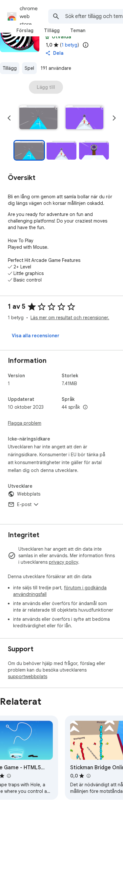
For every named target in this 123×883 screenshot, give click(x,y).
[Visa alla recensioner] (35, 335)
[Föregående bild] (9, 118)
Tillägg (10, 68)
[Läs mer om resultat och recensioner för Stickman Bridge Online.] (88, 776)
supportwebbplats (27, 676)
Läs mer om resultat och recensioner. (70, 318)
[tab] (25, 30)
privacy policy (63, 562)
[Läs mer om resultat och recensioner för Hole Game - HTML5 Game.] (8, 776)
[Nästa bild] (114, 118)
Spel (29, 68)
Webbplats (28, 494)
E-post (24, 504)
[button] (38, 118)
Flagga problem (24, 423)
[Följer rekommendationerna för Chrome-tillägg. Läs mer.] (47, 37)
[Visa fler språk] (85, 407)
